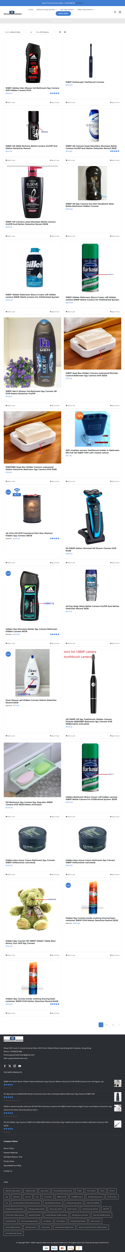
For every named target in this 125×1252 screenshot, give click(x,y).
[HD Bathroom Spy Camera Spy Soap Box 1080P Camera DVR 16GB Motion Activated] (32, 770)
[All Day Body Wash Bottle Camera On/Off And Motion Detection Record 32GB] (92, 585)
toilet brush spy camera (90, 1209)
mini (37, 1197)
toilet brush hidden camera (15, 1215)
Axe (7, 1203)
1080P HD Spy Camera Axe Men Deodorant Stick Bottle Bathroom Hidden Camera (90, 205)
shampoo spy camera (95, 1197)
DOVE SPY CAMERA (93, 1203)
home (102, 1191)
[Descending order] (31, 32)
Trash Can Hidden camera (101, 1215)
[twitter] (10, 1066)
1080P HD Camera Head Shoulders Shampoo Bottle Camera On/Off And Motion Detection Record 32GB (91, 147)
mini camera (91, 1191)
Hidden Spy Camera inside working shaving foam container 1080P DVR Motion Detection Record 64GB (32, 1000)
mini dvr (28, 1197)
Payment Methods (11, 1153)
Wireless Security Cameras (14, 1209)
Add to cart (11, 102)
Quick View (55, 102)
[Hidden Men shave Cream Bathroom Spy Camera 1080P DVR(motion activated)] (32, 839)
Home (55, 21)
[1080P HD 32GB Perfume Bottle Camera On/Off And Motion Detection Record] (32, 125)
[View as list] (64, 32)
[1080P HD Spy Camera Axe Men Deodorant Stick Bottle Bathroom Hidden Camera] (92, 183)
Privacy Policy (9, 1161)
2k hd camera (112, 1197)
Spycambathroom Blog (12, 1165)
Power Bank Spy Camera (14, 1233)
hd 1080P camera (77, 1197)
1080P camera (61, 1197)
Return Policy (9, 1148)
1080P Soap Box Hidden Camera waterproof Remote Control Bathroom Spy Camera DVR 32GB (92, 374)
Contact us (8, 1171)
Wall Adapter (61, 1221)
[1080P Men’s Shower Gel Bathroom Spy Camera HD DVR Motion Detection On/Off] (32, 352)
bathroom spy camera (13, 1191)
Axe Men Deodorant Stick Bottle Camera (26, 1203)
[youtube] (19, 1066)
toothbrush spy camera (74, 1203)
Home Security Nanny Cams (62, 1191)
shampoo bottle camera (36, 1209)
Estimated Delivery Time (13, 1157)
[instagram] (14, 1066)
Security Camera (30, 1227)
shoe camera (46, 1227)
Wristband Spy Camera (78, 1221)
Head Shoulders (11, 1221)
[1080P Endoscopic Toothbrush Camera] (92, 60)
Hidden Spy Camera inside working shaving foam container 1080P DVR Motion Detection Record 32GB (92, 919)
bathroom (16, 1197)
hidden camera (31, 1191)
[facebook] (5, 1066)
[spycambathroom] (13, 11)
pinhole (112, 1191)
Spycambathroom (60, 1243)
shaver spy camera (56, 1209)
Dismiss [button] (79, 3)
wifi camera (48, 1197)
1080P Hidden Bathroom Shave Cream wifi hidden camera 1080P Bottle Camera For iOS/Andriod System (32, 295)
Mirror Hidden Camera (13, 1227)
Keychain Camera (35, 1215)
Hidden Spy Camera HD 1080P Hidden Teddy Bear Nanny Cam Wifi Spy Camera (31, 942)
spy (7, 1197)
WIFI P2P (106, 1209)
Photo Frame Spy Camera (29, 1221)
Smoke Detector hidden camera (56, 1215)
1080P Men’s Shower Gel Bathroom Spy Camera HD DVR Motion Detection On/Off (31, 392)
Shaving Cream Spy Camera (64, 1227)
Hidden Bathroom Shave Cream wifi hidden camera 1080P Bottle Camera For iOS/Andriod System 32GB (91, 798)
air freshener (47, 1221)
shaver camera (72, 1209)
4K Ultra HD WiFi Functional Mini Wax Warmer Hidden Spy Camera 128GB (29, 534)
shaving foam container (80, 1215)
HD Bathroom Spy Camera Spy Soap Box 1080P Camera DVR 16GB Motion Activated (29, 803)
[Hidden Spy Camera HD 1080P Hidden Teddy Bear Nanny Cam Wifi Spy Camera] (32, 908)
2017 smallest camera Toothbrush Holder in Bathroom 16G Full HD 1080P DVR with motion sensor (92, 451)
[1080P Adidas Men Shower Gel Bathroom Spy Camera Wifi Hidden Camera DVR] (32, 63)
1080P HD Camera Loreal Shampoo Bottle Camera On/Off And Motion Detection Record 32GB (30, 223)
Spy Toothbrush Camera (53, 1203)
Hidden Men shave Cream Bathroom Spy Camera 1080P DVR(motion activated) (30, 861)
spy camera (44, 1191)
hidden (79, 1191)
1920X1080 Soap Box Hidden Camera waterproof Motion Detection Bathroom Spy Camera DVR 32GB (31, 468)
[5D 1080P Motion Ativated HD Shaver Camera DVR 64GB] (92, 516)
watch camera (95, 1221)
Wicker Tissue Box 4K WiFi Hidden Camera (93, 1227)
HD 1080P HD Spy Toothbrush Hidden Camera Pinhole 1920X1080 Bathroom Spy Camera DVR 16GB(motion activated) (89, 721)
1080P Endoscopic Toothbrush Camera (85, 82)
